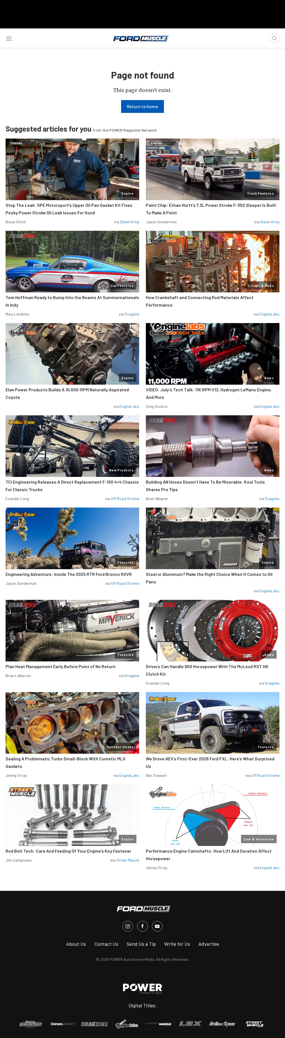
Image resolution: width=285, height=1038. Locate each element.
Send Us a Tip (141, 944)
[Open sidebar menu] (9, 38)
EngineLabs (269, 314)
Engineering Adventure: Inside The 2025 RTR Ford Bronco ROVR (69, 574)
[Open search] (274, 38)
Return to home (142, 106)
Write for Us (177, 944)
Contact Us (106, 944)
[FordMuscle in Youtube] (157, 926)
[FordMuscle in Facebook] (142, 926)
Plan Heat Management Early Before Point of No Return (61, 666)
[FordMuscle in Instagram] (127, 926)
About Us (76, 944)
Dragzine (132, 314)
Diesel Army (129, 221)
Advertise (208, 944)
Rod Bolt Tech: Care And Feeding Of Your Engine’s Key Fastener (68, 850)
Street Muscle (127, 860)
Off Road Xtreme (125, 498)
